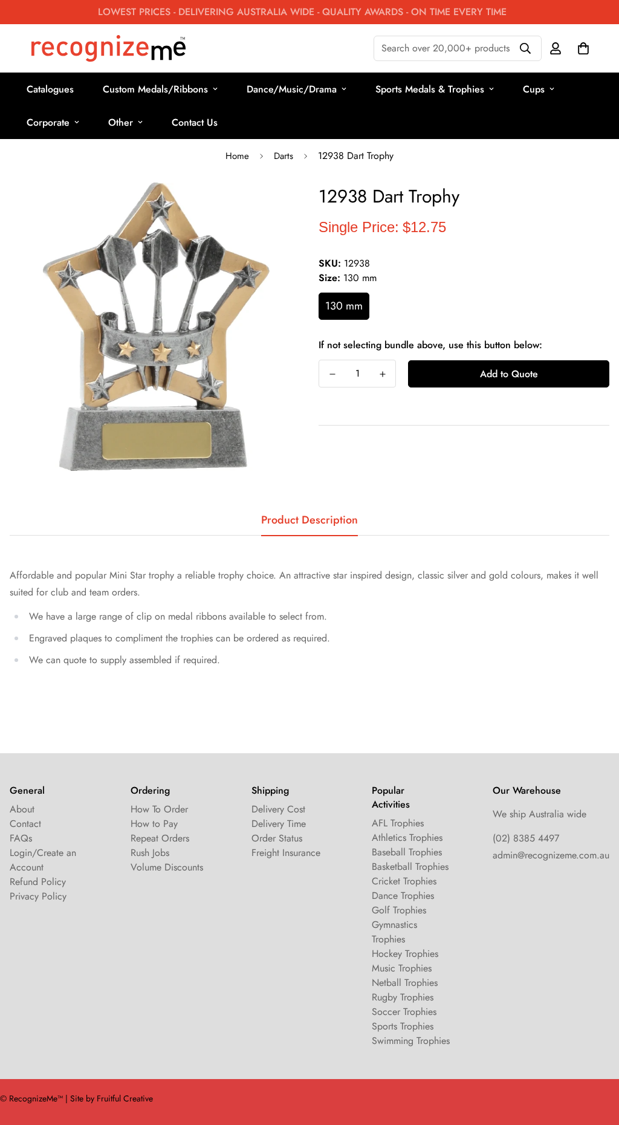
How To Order (159, 809)
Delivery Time (278, 824)
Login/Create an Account (43, 860)
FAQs (21, 838)
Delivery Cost (278, 809)
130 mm (344, 306)
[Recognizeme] (108, 48)
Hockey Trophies (405, 954)
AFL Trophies (398, 823)
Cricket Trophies (404, 881)
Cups (534, 89)
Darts (283, 156)
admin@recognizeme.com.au (551, 855)
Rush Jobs (150, 853)
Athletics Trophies (407, 838)
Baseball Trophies (407, 852)
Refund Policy (38, 882)
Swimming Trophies (411, 1041)
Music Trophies (402, 968)
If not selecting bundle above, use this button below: (430, 345)
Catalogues (50, 89)
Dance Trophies (403, 896)
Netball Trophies (405, 983)
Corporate (48, 122)
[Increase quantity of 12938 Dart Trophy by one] (382, 374)
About (22, 809)
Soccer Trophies (404, 1012)
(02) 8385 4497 (526, 838)
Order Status (276, 838)
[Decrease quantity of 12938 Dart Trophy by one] (332, 374)
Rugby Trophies (402, 997)
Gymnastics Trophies (394, 932)
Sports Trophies (402, 1026)
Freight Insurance (285, 853)
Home (237, 156)
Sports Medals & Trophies (429, 89)
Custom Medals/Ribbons (155, 89)
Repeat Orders (160, 838)
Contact (25, 824)
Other (120, 122)
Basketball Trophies (410, 867)
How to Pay (154, 824)
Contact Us (195, 122)
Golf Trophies (399, 910)
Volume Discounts (167, 867)
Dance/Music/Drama (292, 89)
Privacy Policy (38, 896)
